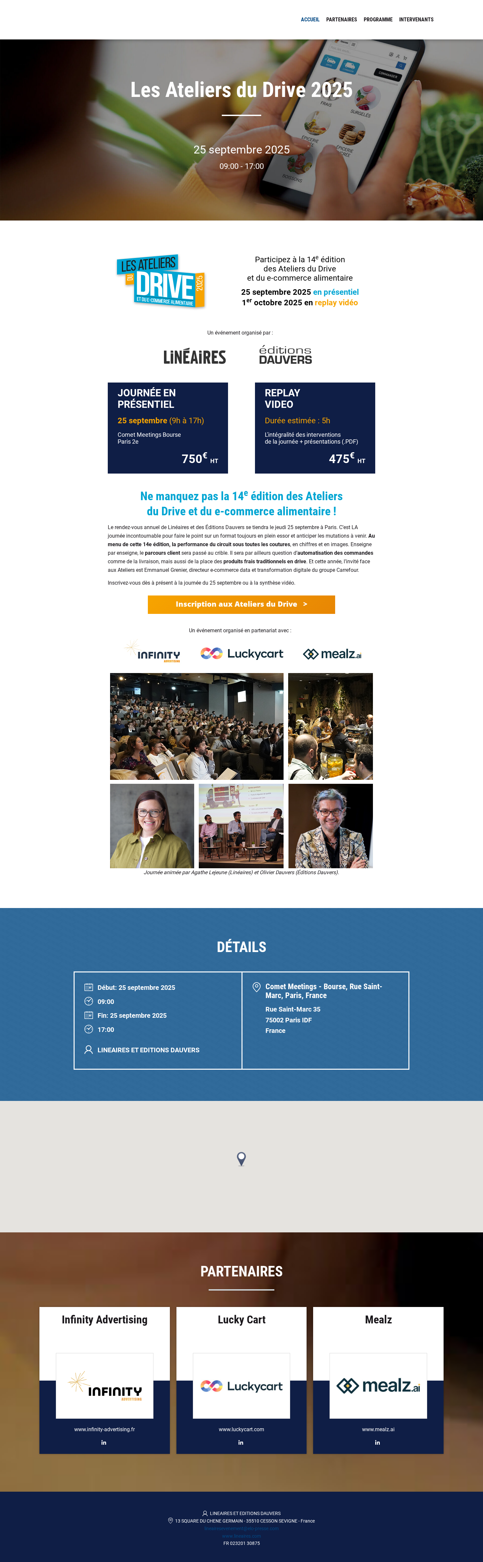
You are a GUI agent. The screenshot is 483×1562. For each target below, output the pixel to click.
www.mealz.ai (378, 1429)
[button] (241, 1159)
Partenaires (341, 19)
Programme (378, 19)
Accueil (310, 19)
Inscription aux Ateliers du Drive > (241, 604)
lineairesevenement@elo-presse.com (241, 1528)
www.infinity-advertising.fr (104, 1429)
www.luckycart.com (241, 1429)
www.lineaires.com (241, 1536)
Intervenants (416, 19)
